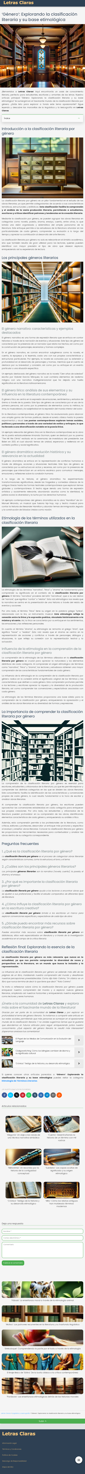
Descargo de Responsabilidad (14, 1461)
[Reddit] (59, 1095)
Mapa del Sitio (7, 1467)
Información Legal (9, 1443)
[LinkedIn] (41, 1095)
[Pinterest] (22, 1095)
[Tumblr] (35, 1095)
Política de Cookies (9, 1455)
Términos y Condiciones (11, 1449)
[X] (16, 1095)
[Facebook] (4, 1095)
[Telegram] (47, 1095)
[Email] (53, 1095)
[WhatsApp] (28, 1095)
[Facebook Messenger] (10, 1095)
